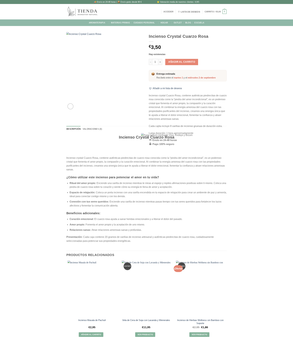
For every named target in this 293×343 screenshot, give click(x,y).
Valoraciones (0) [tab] (92, 129)
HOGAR (164, 23)
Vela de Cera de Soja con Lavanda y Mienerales (146, 320)
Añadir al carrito (181, 62)
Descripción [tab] (73, 129)
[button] (165, 88)
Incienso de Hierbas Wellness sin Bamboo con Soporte (200, 321)
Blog (188, 23)
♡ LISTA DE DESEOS (189, 12)
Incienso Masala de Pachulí (92, 320)
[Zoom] (70, 106)
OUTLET (178, 23)
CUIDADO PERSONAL (144, 23)
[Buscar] (158, 12)
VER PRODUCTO (145, 335)
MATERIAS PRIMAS (120, 23)
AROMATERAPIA (97, 23)
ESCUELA (199, 23)
